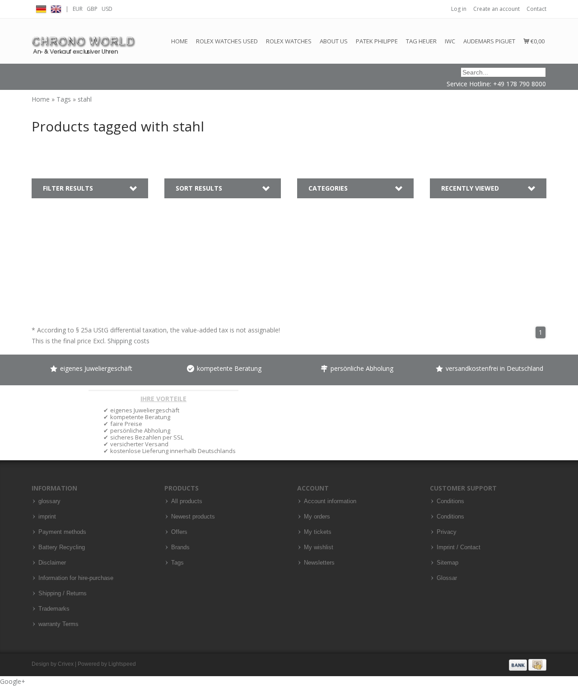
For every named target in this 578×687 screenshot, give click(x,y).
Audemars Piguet (489, 41)
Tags (64, 99)
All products (186, 501)
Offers (179, 532)
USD (107, 9)
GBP (92, 9)
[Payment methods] (527, 664)
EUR (78, 9)
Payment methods (62, 532)
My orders (317, 516)
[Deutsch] (41, 7)
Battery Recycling (61, 547)
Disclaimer (52, 563)
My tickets (317, 532)
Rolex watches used (227, 41)
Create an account (496, 9)
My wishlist (318, 547)
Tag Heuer (421, 41)
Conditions (450, 501)
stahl (85, 99)
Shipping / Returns (62, 593)
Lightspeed (122, 664)
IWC (450, 41)
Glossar (447, 578)
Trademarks (54, 609)
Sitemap (447, 563)
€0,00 (537, 41)
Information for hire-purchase (75, 578)
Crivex (66, 664)
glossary (49, 501)
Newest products (193, 516)
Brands (180, 547)
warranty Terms (58, 624)
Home (179, 41)
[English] (56, 7)
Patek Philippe (377, 41)
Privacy (447, 532)
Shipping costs (128, 340)
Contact (536, 9)
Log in (458, 9)
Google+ (12, 681)
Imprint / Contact (458, 547)
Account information (330, 501)
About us (334, 41)
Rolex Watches (289, 41)
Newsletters (319, 563)
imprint (47, 516)
